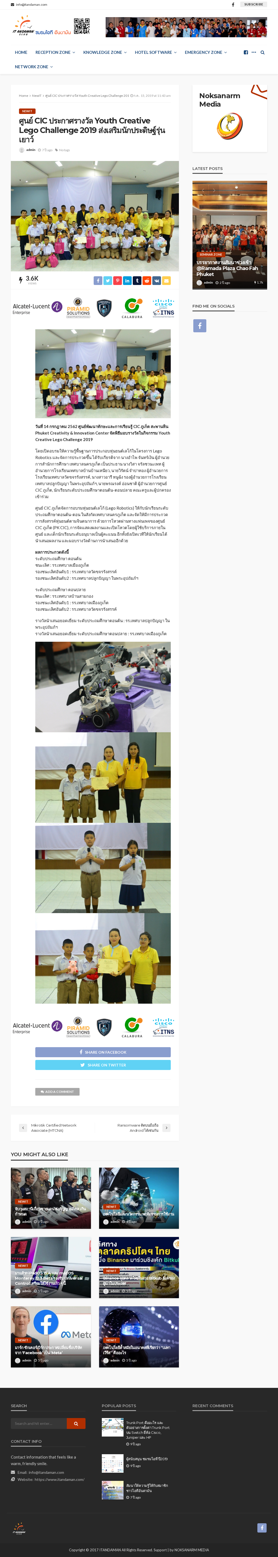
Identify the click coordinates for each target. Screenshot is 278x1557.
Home (21, 52)
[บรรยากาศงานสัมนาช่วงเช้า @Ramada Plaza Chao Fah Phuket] (229, 235)
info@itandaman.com (46, 1472)
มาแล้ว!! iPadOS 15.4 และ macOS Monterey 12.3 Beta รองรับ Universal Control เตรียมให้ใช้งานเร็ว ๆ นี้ (49, 1278)
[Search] (262, 52)
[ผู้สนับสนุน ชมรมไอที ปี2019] (113, 1463)
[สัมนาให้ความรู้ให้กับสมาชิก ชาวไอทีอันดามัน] (113, 1490)
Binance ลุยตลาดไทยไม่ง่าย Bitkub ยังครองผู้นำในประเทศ (139, 1281)
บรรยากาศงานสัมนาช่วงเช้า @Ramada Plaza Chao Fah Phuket (227, 268)
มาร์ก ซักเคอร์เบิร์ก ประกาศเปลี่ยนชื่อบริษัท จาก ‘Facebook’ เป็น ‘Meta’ (48, 1350)
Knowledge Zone (102, 52)
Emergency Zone (203, 52)
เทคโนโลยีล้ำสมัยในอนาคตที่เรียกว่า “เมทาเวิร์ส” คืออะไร (136, 1350)
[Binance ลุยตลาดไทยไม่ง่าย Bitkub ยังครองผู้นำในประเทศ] (139, 1267)
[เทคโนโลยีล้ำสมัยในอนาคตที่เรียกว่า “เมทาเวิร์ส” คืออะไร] (139, 1336)
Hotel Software (153, 52)
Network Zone (31, 66)
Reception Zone (53, 52)
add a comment (59, 1092)
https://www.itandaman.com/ (59, 1479)
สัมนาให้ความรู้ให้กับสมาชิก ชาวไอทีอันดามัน (147, 1488)
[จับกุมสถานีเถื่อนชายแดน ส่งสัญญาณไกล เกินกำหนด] (51, 1198)
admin (30, 150)
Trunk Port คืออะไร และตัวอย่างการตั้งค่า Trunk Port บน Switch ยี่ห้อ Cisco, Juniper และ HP (148, 1430)
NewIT (27, 111)
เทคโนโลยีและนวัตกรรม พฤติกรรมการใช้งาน (138, 1214)
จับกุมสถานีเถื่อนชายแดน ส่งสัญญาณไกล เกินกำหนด (50, 1211)
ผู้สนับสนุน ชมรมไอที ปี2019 (147, 1459)
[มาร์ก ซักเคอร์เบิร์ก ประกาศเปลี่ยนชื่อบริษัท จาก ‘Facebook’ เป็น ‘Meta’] (51, 1336)
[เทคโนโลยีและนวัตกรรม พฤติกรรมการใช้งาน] (139, 1198)
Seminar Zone (211, 254)
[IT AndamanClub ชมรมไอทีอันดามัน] (52, 26)
